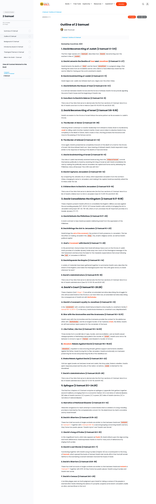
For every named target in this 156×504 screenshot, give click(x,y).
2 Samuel (6, 72)
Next (144, 17)
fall (66, 255)
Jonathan (102, 66)
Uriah (107, 336)
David (102, 54)
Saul (84, 66)
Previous (139, 17)
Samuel (84, 54)
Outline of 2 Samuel (9, 73)
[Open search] (143, 4)
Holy (89, 236)
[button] (68, 4)
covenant (70, 307)
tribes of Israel (112, 160)
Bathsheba (74, 322)
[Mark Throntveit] (61, 30)
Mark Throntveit (69, 30)
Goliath (124, 422)
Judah (77, 56)
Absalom (65, 349)
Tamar (85, 339)
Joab (107, 366)
